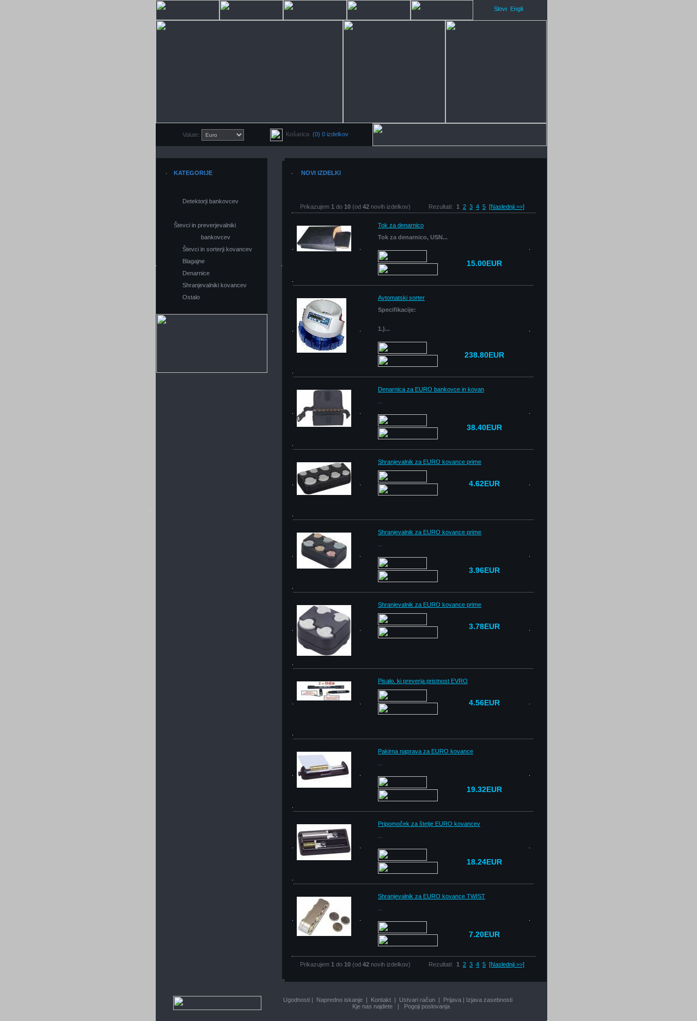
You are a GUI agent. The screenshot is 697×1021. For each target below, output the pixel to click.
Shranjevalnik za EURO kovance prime (429, 461)
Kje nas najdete (372, 1006)
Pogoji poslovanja (427, 1006)
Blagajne (193, 261)
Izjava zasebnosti (489, 999)
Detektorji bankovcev (210, 201)
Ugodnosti (296, 999)
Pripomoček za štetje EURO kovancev (429, 823)
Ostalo (191, 297)
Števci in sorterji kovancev (217, 249)
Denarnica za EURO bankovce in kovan (431, 389)
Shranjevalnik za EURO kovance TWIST (431, 896)
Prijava (452, 999)
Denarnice (196, 273)
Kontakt (381, 999)
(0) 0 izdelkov (330, 134)
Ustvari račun (417, 999)
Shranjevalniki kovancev (214, 285)
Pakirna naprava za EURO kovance (425, 751)
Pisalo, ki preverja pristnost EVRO (423, 681)
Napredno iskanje (339, 999)
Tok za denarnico (401, 225)
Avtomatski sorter (401, 297)
